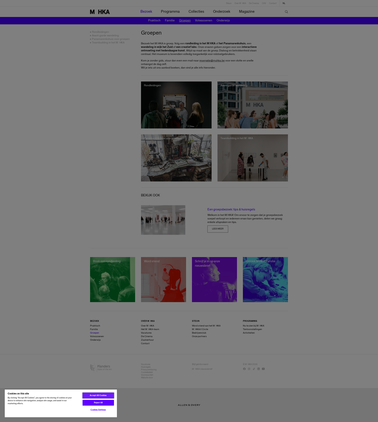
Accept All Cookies (98, 395)
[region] (61, 403)
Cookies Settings (98, 410)
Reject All (98, 403)
